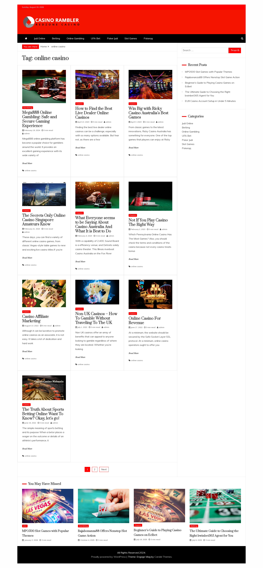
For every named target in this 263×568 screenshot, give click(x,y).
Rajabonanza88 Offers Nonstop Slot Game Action (212, 77)
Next (104, 469)
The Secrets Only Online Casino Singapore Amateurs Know (44, 220)
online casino (31, 170)
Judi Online (39, 38)
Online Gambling (75, 38)
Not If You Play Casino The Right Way (148, 222)
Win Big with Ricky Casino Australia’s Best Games (148, 113)
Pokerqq (148, 38)
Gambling (27, 107)
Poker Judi (112, 38)
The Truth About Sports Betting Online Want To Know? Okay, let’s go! (43, 414)
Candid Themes (163, 556)
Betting (56, 38)
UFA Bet (95, 38)
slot (24, 526)
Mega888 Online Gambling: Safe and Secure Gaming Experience (39, 119)
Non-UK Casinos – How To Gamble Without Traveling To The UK (96, 318)
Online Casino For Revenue (145, 320)
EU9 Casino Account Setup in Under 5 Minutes (210, 100)
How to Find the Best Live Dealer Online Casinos (93, 113)
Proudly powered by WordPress (108, 556)
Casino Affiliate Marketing (35, 319)
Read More (27, 163)
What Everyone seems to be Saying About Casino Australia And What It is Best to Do (95, 224)
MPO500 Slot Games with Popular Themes (208, 71)
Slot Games (130, 38)
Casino (79, 103)
